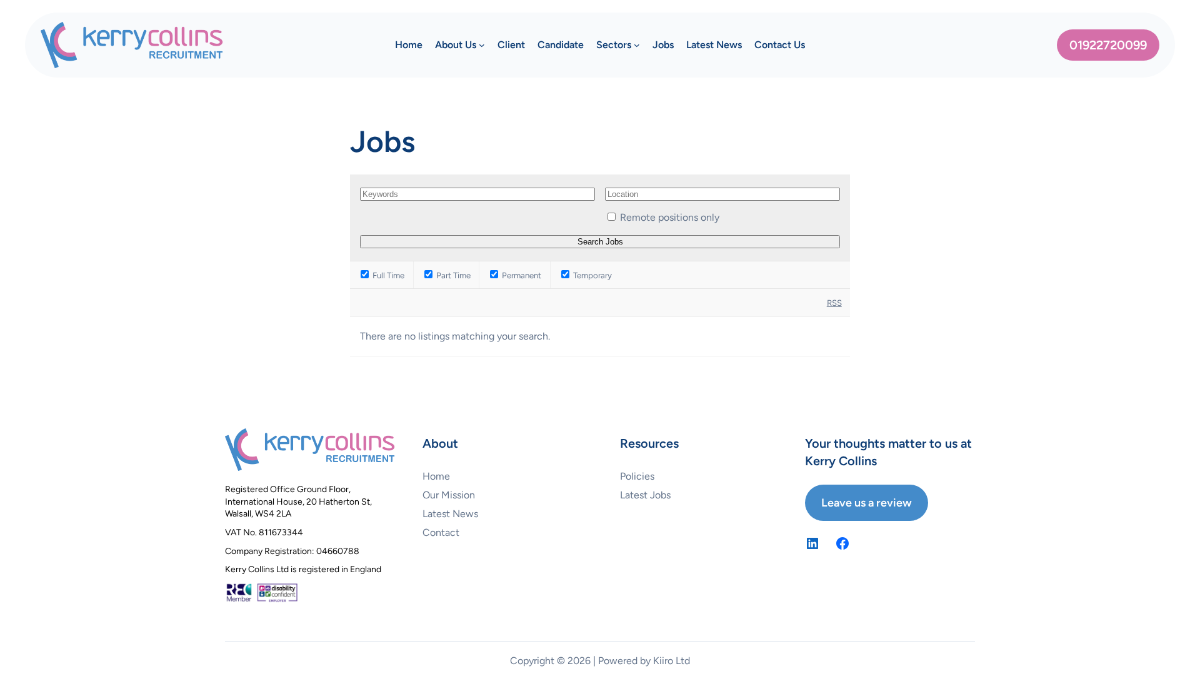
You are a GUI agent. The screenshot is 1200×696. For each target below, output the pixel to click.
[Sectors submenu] (637, 45)
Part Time (452, 275)
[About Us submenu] (482, 45)
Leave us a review (866, 503)
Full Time (387, 275)
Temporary (591, 275)
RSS (834, 303)
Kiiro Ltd (671, 661)
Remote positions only (669, 217)
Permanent (520, 275)
